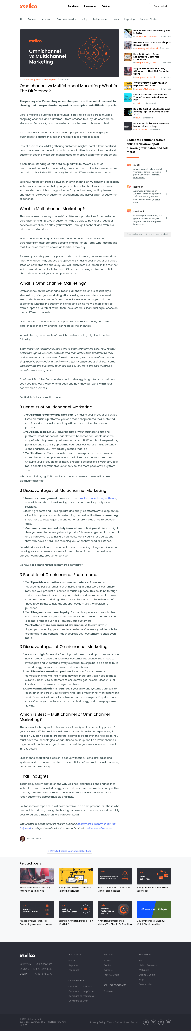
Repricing (129, 19)
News (116, 19)
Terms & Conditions (118, 1022)
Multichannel (100, 19)
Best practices (151, 36)
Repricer (73, 965)
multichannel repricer (98, 828)
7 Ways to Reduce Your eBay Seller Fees (69, 851)
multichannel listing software (98, 498)
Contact (108, 965)
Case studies (145, 984)
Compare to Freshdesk (81, 996)
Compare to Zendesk (80, 986)
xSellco (138, 103)
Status (107, 960)
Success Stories (148, 19)
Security (135, 1022)
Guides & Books (147, 974)
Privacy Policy (97, 1022)
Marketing (140, 48)
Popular (32, 19)
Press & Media (111, 974)
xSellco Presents (148, 965)
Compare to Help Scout (82, 991)
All (21, 19)
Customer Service (66, 19)
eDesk (72, 960)
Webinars (144, 970)
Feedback (74, 970)
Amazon (46, 19)
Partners (108, 991)
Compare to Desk (78, 1000)
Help (141, 979)
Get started (160, 6)
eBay (85, 19)
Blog (141, 960)
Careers (108, 970)
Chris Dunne (35, 838)
